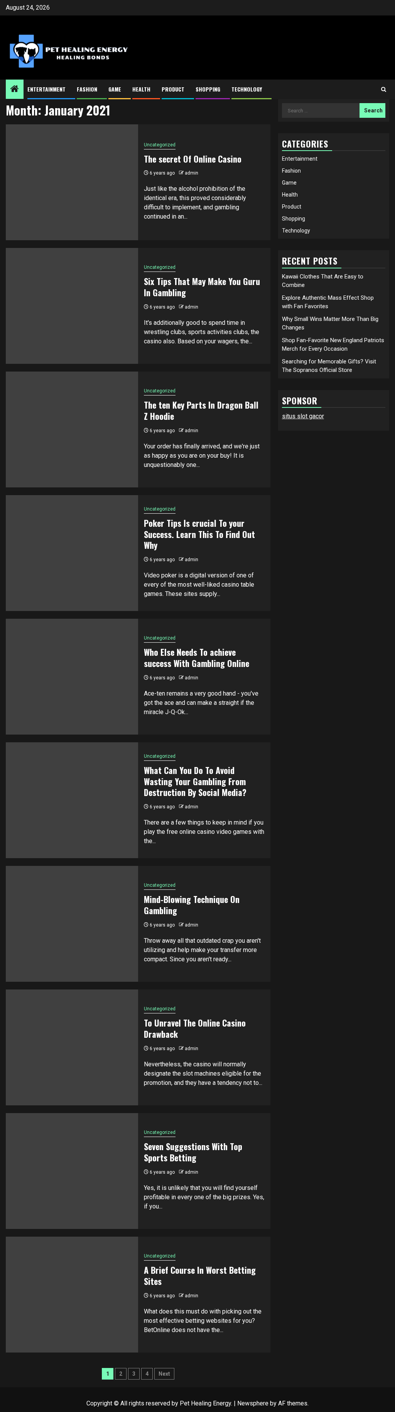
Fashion (87, 89)
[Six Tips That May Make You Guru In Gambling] (72, 306)
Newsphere (252, 1403)
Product (173, 89)
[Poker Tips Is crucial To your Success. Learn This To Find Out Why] (72, 553)
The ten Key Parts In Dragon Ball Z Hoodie (201, 410)
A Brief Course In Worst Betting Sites (200, 1275)
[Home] (14, 89)
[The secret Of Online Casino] (72, 182)
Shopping (208, 89)
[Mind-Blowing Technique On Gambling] (72, 924)
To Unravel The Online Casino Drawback (195, 1028)
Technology (246, 89)
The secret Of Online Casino (192, 159)
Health (141, 89)
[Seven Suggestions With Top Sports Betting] (72, 1171)
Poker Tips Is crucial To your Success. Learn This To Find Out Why (199, 534)
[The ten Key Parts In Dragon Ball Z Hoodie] (72, 429)
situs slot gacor (303, 416)
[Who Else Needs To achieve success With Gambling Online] (72, 677)
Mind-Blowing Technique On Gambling (192, 904)
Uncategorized (160, 145)
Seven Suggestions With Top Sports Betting (193, 1152)
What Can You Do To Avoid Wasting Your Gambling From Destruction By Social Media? (195, 781)
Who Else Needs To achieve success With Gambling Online (196, 657)
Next (164, 1374)
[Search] (383, 89)
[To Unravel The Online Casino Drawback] (72, 1047)
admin (191, 173)
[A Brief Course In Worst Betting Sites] (72, 1295)
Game (114, 89)
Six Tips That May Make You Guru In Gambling (202, 287)
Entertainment (46, 89)
